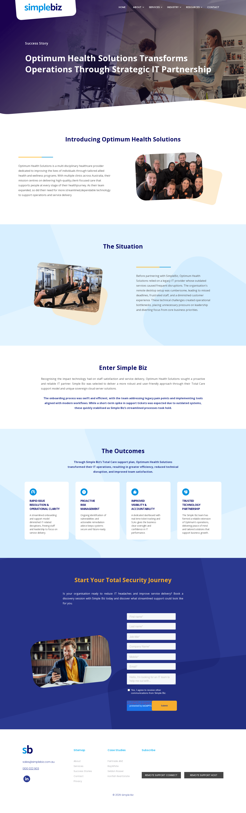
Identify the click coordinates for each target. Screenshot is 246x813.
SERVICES (154, 7)
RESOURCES (193, 7)
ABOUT (137, 7)
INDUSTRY (173, 7)
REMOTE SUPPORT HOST (203, 775)
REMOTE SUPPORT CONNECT (161, 775)
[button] (138, 7)
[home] (43, 8)
